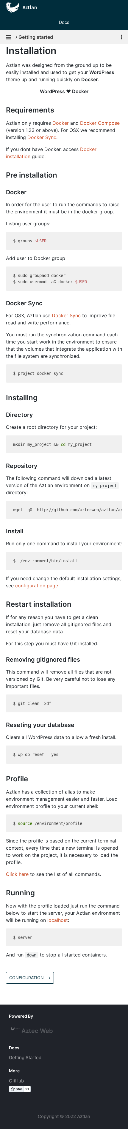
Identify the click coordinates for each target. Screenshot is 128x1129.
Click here (17, 874)
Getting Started (25, 1057)
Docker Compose (100, 123)
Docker (60, 123)
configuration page (36, 586)
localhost (57, 920)
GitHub (16, 1081)
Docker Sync (41, 137)
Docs (64, 22)
